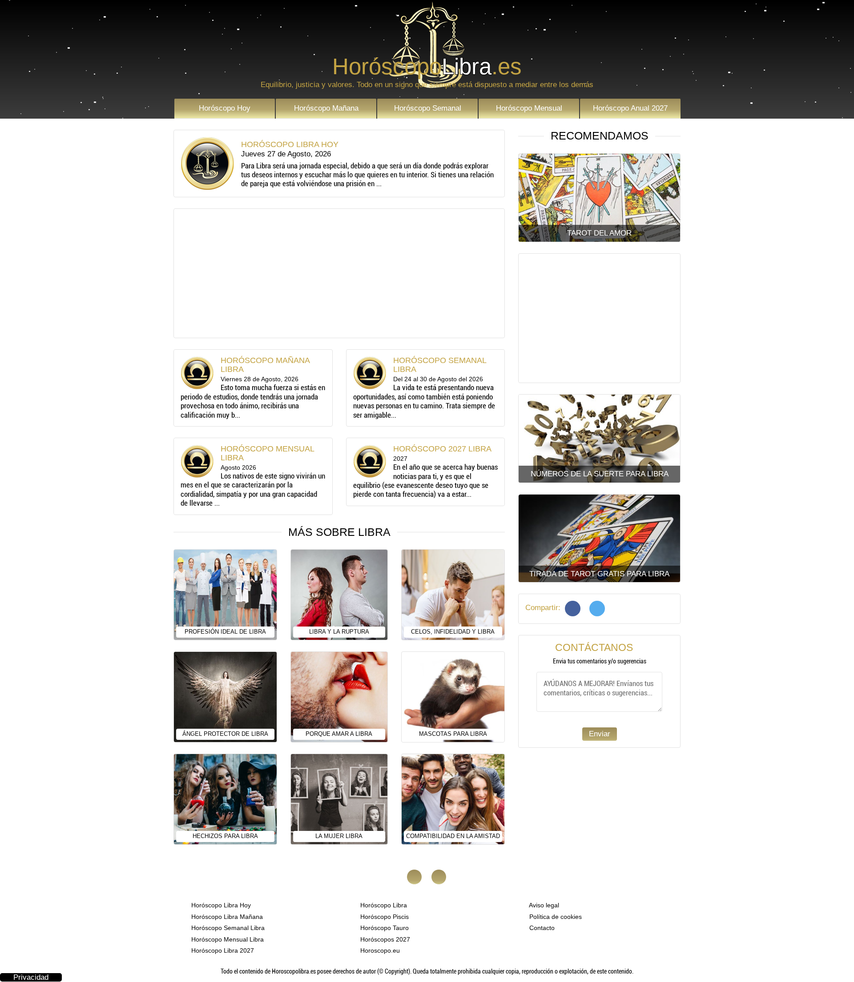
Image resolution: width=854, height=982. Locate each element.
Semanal (427, 108)
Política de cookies (555, 916)
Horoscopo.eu (379, 950)
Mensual (529, 108)
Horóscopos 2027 (384, 939)
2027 (630, 108)
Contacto (541, 927)
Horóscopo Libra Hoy (220, 905)
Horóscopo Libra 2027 (221, 950)
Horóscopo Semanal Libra (227, 927)
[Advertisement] (339, 273)
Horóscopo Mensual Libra (226, 939)
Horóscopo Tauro (384, 927)
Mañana (326, 108)
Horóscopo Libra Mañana (226, 916)
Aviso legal (543, 905)
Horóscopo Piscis (384, 916)
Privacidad (30, 977)
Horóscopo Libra (383, 905)
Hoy (224, 108)
